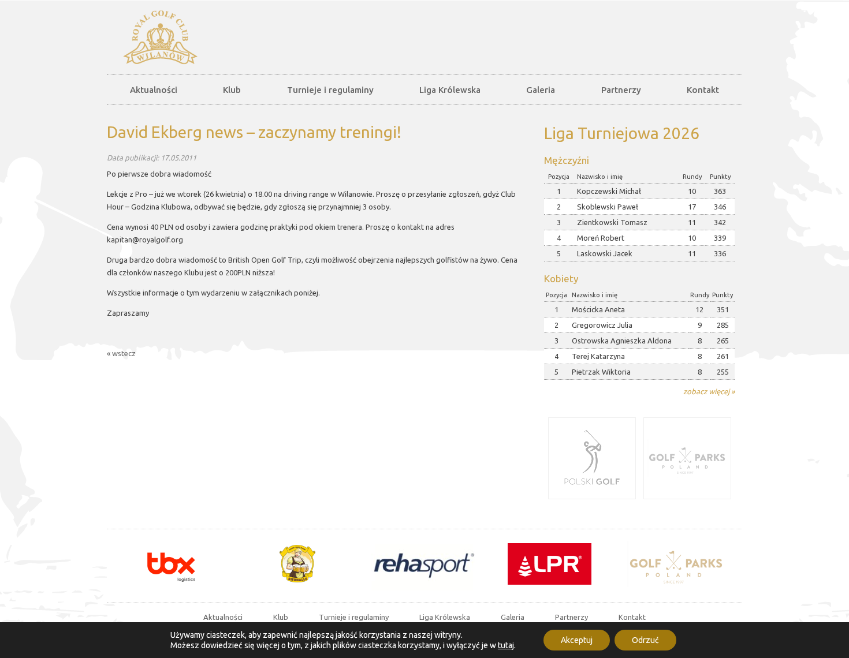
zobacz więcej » (709, 391)
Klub (232, 90)
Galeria (540, 90)
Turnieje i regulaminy (330, 90)
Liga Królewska (450, 90)
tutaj (506, 645)
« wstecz (121, 353)
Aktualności (153, 90)
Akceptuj (577, 640)
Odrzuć (645, 640)
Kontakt (703, 90)
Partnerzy (621, 90)
